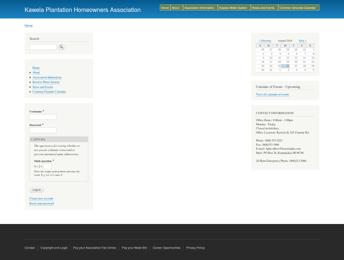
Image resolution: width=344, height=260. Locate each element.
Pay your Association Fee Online (94, 247)
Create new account (41, 198)
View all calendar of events (272, 94)
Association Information (199, 8)
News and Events (263, 8)
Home (165, 8)
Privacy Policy (195, 247)
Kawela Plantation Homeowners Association (83, 9)
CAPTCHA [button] (38, 139)
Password (35, 125)
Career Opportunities (166, 247)
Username (35, 111)
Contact (30, 247)
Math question (43, 161)
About (175, 8)
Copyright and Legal (53, 247)
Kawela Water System (233, 8)
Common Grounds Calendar (298, 8)
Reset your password (41, 203)
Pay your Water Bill (134, 247)
